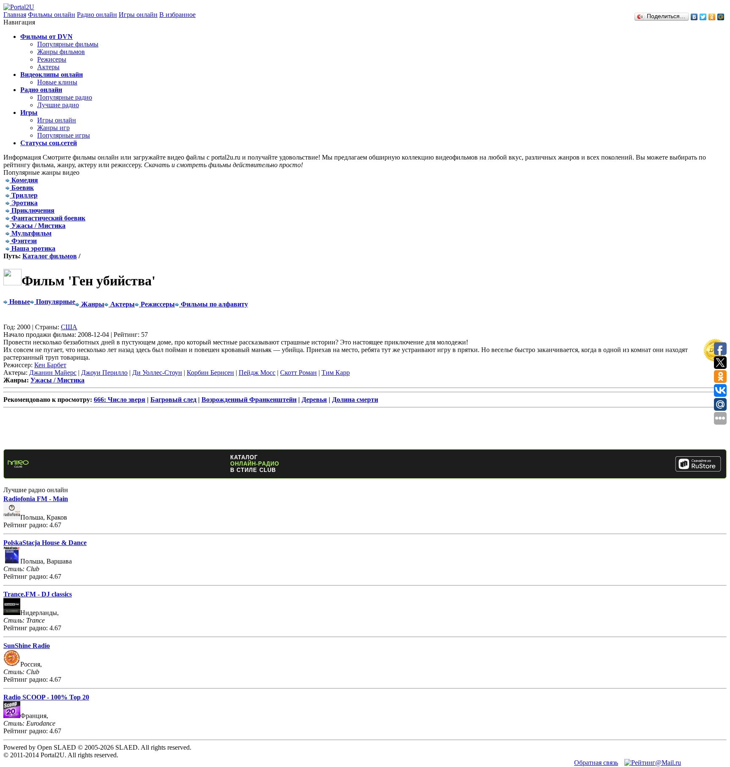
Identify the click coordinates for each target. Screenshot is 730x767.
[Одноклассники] (712, 16)
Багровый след (173, 399)
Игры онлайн (138, 14)
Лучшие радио (58, 104)
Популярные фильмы (67, 44)
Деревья (314, 399)
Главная (14, 14)
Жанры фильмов (61, 51)
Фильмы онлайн (51, 14)
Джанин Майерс (52, 372)
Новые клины (57, 82)
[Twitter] (703, 16)
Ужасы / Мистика (57, 380)
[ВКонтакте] (694, 16)
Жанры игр (53, 127)
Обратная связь (596, 762)
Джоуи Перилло (104, 372)
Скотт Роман (298, 372)
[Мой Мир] (720, 16)
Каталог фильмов (49, 256)
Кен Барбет (50, 365)
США (69, 327)
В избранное (177, 14)
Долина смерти (355, 399)
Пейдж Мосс (257, 372)
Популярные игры (63, 135)
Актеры (48, 66)
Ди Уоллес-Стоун (157, 372)
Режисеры (51, 59)
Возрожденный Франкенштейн (249, 399)
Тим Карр (335, 372)
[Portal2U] (18, 7)
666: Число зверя (119, 399)
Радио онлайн (97, 14)
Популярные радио (64, 97)
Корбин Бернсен (210, 372)
